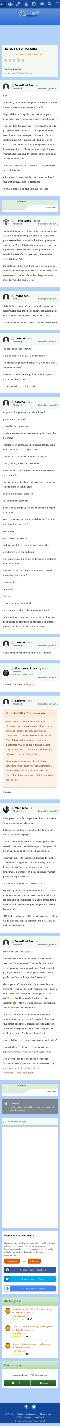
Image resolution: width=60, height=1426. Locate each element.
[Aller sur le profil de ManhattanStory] (6, 673)
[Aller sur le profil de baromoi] (6, 340)
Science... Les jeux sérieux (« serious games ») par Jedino (33, 1326)
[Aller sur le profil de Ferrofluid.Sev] (6, 86)
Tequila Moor (22, 1312)
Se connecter (12, 1261)
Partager (44, 1383)
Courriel (17, 1383)
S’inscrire (34, 1261)
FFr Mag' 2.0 (18, 1316)
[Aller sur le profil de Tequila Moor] (7, 1311)
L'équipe (27, 1417)
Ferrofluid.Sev (14, 69)
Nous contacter (46, 1414)
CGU (18, 1417)
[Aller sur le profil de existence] (6, 222)
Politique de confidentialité (26, 1414)
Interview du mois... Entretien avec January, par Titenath (33, 1309)
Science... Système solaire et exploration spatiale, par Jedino (31, 1344)
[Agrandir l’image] (30, 684)
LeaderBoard (39, 1417)
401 (38, 221)
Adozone (28, 73)
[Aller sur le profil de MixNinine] (6, 809)
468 (44, 669)
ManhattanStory (26, 668)
